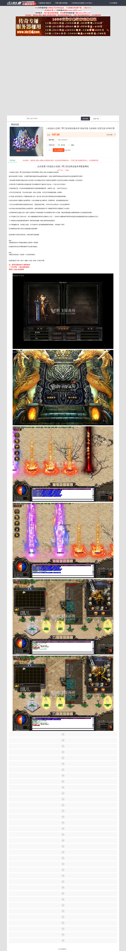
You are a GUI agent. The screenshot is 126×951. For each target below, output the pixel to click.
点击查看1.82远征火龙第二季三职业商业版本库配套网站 (63, 166)
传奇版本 (60, 10)
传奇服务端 (42, 7)
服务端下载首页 (44, 3)
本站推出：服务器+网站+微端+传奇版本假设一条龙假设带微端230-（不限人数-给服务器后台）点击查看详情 (60, 160)
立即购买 (59, 150)
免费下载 (96, 119)
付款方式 (51, 145)
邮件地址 (51, 140)
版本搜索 (85, 119)
